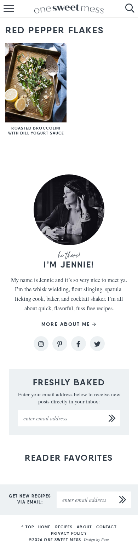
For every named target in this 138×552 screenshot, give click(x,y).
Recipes (64, 526)
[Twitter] (97, 343)
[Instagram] (41, 343)
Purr (104, 539)
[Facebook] (78, 343)
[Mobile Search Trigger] (132, 9)
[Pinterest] (59, 343)
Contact (106, 526)
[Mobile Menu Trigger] (5, 9)
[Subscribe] (112, 418)
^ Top (27, 526)
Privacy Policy (69, 533)
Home (44, 526)
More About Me (65, 324)
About (84, 526)
